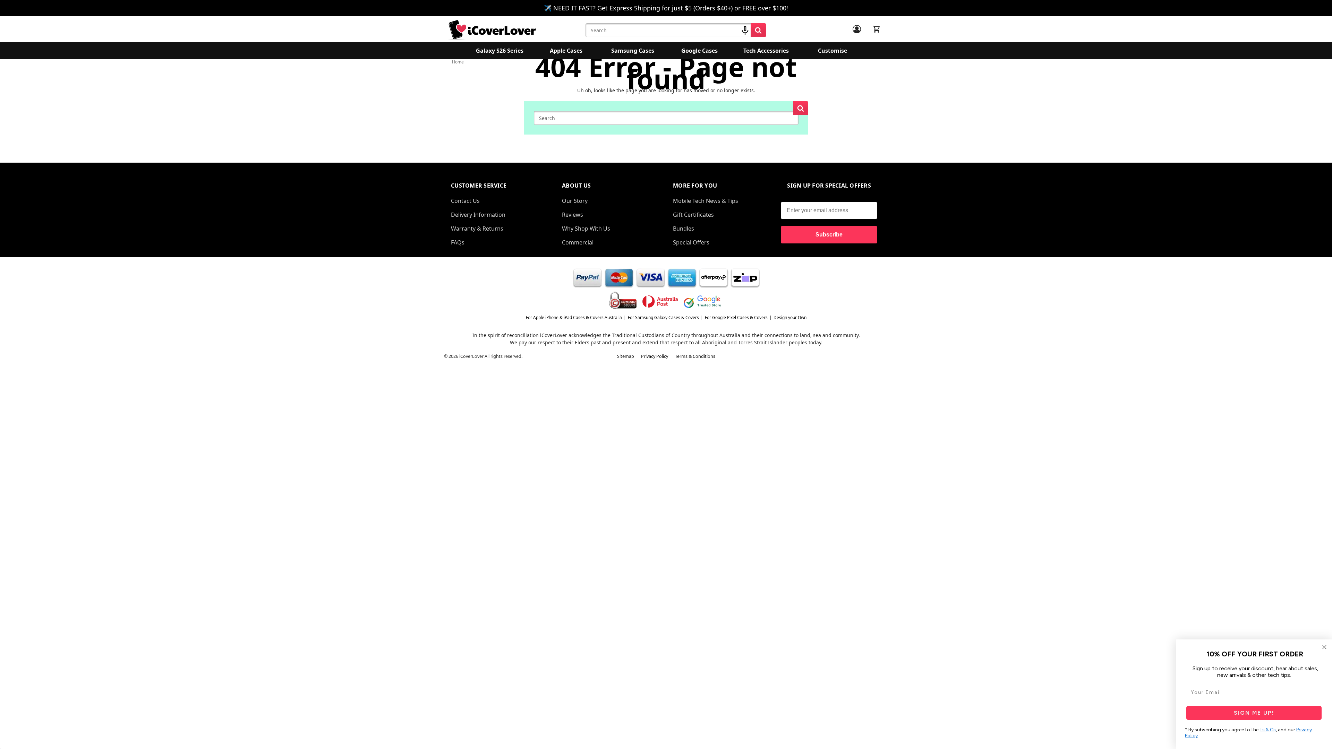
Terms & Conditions (695, 356)
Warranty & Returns (477, 228)
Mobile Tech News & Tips (705, 201)
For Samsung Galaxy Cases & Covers (663, 317)
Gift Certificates (693, 214)
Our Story (575, 201)
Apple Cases (566, 50)
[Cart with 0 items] (876, 29)
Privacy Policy (654, 356)
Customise (832, 50)
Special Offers (691, 242)
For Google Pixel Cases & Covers (736, 317)
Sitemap (625, 356)
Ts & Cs (1268, 730)
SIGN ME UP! (1254, 712)
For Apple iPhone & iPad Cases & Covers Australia (574, 317)
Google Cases (699, 50)
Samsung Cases (632, 50)
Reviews (572, 214)
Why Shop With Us (586, 228)
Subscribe (829, 235)
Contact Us (465, 201)
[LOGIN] (856, 29)
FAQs (457, 242)
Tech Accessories (766, 50)
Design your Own (790, 317)
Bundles (683, 228)
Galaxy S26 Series (499, 50)
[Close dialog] (1324, 647)
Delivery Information (478, 214)
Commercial (578, 242)
